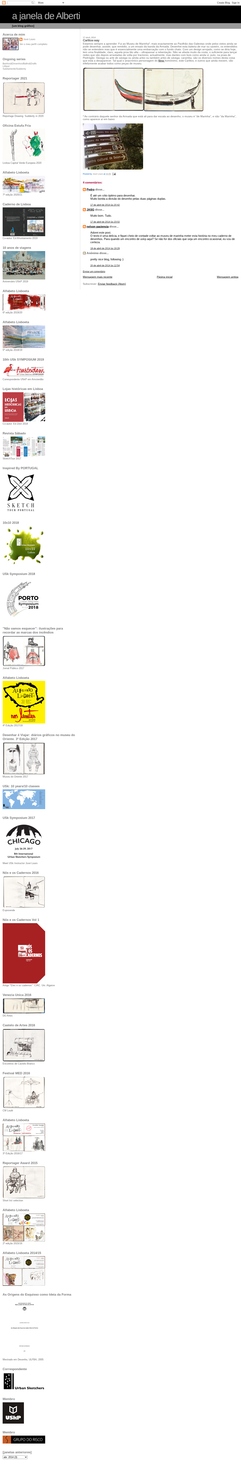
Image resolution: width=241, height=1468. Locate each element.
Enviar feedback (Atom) (112, 283)
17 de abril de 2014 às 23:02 (105, 222)
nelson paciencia (98, 226)
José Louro (29, 39)
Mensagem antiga (227, 277)
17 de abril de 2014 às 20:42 (105, 205)
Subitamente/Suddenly (14, 69)
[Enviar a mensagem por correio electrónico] (114, 174)
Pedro (91, 189)
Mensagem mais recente (97, 277)
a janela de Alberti (46, 16)
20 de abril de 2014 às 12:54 (105, 265)
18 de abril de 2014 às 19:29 (105, 248)
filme (161, 60)
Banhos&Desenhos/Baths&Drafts (20, 63)
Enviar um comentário (94, 271)
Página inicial (164, 277)
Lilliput (6, 66)
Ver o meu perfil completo (33, 44)
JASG (90, 209)
